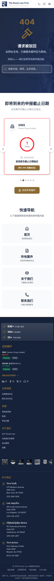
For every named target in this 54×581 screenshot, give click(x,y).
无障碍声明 (21, 570)
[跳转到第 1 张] (20, 180)
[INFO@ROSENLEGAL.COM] (44, 4)
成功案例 (5, 443)
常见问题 (5, 421)
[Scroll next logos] (49, 461)
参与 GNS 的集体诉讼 (27, 168)
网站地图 (32, 570)
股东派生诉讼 (7, 398)
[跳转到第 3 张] (25, 180)
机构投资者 (6, 412)
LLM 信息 (43, 570)
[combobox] (27, 69)
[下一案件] (51, 149)
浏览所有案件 (29, 190)
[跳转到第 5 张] (31, 180)
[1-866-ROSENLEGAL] (39, 4)
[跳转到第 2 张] (23, 180)
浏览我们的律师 (8, 438)
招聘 (4, 448)
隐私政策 (10, 570)
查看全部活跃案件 (10, 375)
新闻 (4, 416)
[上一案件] (3, 149)
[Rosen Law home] (15, 3)
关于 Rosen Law (8, 434)
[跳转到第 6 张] (33, 180)
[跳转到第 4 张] (28, 180)
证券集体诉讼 (7, 394)
